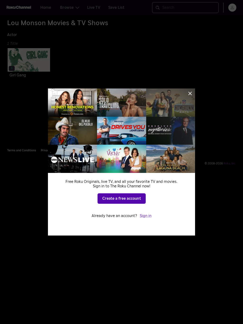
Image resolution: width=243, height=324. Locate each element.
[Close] (190, 93)
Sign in (145, 216)
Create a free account (121, 198)
